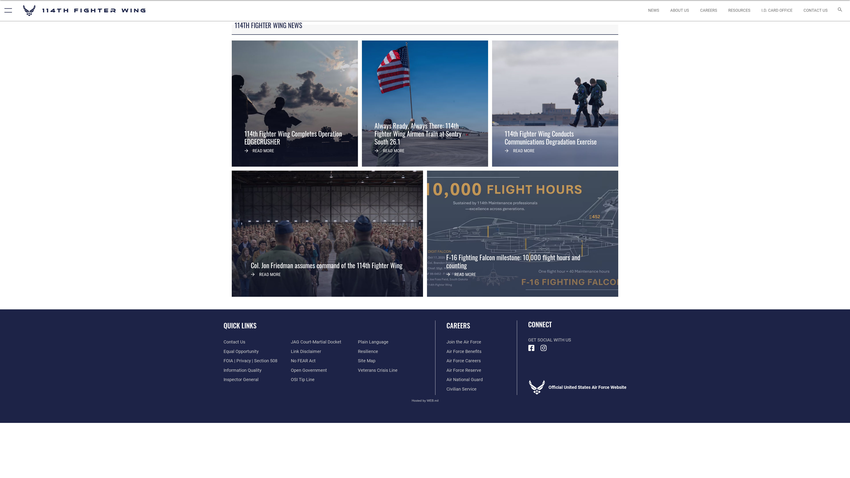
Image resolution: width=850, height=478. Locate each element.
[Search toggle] (839, 10)
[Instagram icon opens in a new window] (543, 348)
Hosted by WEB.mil (425, 400)
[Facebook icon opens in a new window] (531, 348)
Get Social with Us (549, 340)
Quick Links (240, 325)
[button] (7, 10)
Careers (458, 325)
